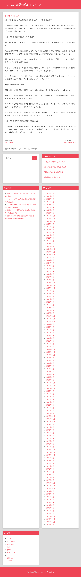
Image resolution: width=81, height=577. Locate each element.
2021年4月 (50, 371)
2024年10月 (50, 255)
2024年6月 (50, 266)
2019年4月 (50, 438)
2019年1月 (50, 447)
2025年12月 (50, 216)
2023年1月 (50, 313)
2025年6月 (50, 232)
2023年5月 (50, 302)
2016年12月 (50, 516)
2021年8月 (50, 360)
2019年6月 (50, 433)
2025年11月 (50, 218)
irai (8, 547)
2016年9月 (50, 525)
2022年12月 (50, 316)
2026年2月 (50, 210)
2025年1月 (50, 246)
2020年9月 (50, 391)
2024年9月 (50, 257)
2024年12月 (50, 249)
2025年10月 (50, 221)
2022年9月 (50, 324)
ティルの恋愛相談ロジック (22, 5)
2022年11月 (50, 319)
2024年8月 (50, 260)
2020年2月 (50, 410)
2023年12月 (50, 282)
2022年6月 (50, 332)
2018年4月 (50, 472)
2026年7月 (50, 196)
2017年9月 (50, 491)
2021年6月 (50, 366)
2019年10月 (50, 422)
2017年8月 (50, 494)
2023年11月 (50, 285)
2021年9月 (50, 358)
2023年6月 (50, 299)
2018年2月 (50, 477)
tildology (34, 149)
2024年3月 (50, 274)
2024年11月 (50, 252)
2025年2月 (50, 243)
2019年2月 (50, 444)
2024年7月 (50, 263)
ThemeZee (50, 572)
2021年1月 (50, 380)
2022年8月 (50, 327)
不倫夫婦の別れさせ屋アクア (54, 162)
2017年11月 (50, 486)
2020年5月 (50, 402)
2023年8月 (50, 294)
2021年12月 (50, 349)
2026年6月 (50, 199)
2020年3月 (50, 408)
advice (9, 538)
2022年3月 (50, 341)
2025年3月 (50, 241)
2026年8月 (50, 193)
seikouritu (11, 552)
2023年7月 (50, 296)
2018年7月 (50, 463)
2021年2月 (50, 377)
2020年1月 (50, 413)
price (9, 550)
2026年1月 (50, 213)
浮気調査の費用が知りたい (53, 177)
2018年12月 (50, 449)
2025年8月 (50, 227)
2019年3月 (50, 441)
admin (24, 149)
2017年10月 (50, 488)
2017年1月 (50, 513)
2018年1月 (50, 480)
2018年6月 (50, 466)
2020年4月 (50, 405)
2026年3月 (50, 207)
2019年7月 (50, 430)
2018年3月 (50, 474)
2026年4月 (50, 204)
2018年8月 (50, 461)
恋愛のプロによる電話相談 (53, 172)
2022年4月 (50, 338)
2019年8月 (50, 427)
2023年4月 (50, 305)
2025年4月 (50, 238)
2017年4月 (50, 505)
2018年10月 (50, 455)
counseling (11, 541)
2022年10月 (50, 321)
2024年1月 (50, 280)
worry (9, 561)
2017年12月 (50, 483)
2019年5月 (50, 435)
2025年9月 (50, 224)
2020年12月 (50, 383)
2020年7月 (50, 397)
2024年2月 (50, 277)
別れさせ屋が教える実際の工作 (55, 167)
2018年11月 (50, 452)
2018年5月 (50, 469)
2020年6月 (50, 399)
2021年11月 (50, 352)
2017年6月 (50, 499)
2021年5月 (50, 369)
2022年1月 (50, 346)
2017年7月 (50, 497)
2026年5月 (50, 202)
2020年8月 (50, 394)
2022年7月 (50, 330)
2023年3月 (50, 307)
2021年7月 (50, 363)
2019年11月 (50, 419)
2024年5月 (50, 268)
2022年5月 (50, 335)
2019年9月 (50, 424)
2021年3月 (50, 374)
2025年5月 (50, 235)
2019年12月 (50, 416)
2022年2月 (50, 344)
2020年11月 (50, 385)
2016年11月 (50, 519)
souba (9, 555)
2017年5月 (50, 502)
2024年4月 (50, 271)
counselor (11, 544)
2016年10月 (50, 522)
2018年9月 (50, 458)
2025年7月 (50, 230)
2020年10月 (50, 388)
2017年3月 (50, 508)
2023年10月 (50, 288)
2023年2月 (50, 310)
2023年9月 (50, 291)
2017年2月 (50, 511)
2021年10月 (50, 355)
